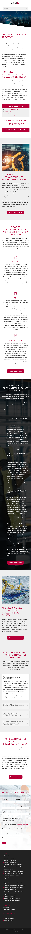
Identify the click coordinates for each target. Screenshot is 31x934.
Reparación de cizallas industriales (12, 875)
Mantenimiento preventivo (10, 862)
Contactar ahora (15, 777)
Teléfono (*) (19, 806)
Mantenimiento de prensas (10, 860)
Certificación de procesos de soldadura (13, 867)
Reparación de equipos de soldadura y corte (14, 885)
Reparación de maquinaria (10, 889)
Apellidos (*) (19, 799)
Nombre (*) (4, 799)
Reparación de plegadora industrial (12, 894)
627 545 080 (6, 907)
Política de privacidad (9, 918)
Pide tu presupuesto (15, 212)
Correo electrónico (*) (7, 806)
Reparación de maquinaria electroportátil (13, 891)
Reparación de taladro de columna (12, 900)
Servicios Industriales (9, 855)
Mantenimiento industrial (10, 858)
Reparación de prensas (9, 896)
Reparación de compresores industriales (13, 883)
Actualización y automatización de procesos (14, 873)
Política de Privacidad (22, 824)
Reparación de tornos (9, 878)
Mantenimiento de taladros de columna (13, 864)
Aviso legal (6, 916)
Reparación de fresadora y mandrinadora (13, 887)
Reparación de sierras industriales (12, 898)
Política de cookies (8, 920)
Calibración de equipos (9, 869)
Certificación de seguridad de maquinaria (13, 871)
